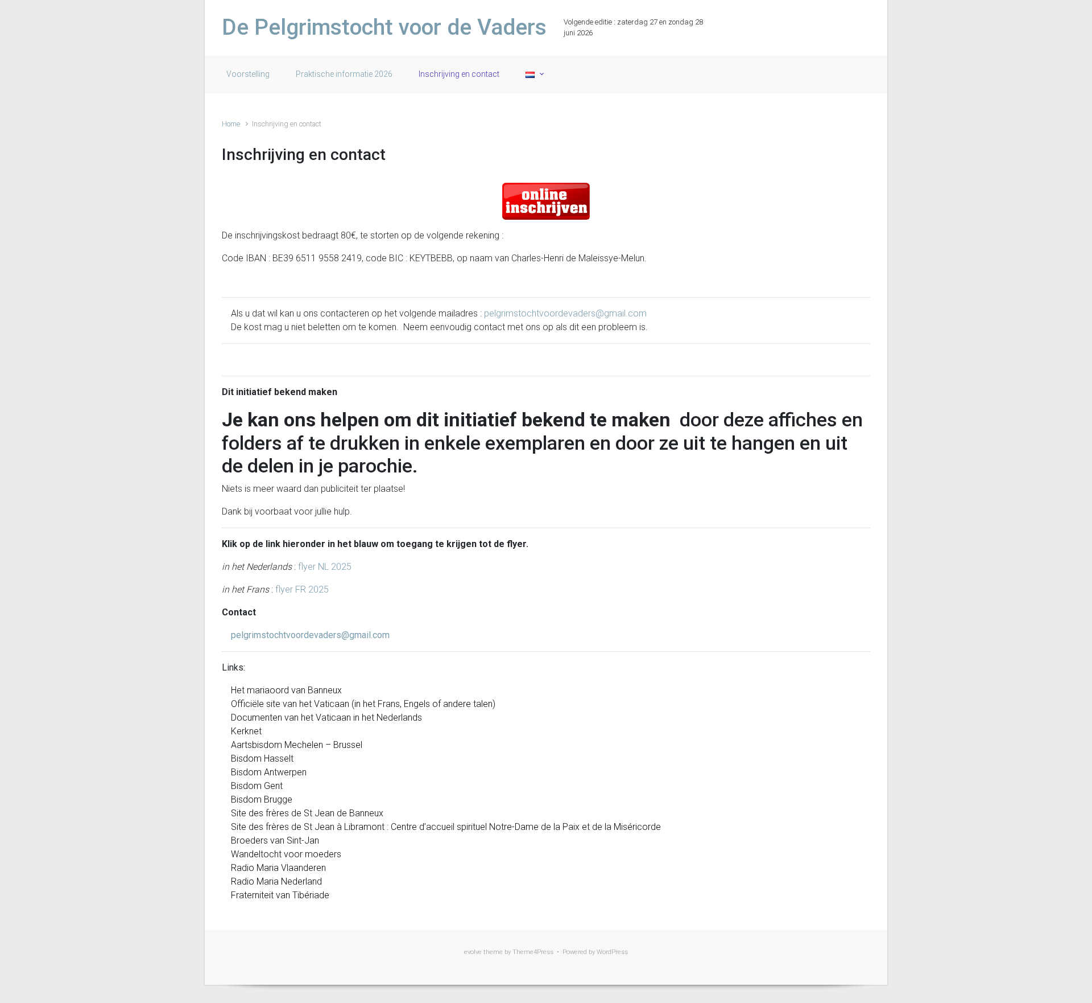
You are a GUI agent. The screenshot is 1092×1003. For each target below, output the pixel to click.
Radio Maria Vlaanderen (278, 867)
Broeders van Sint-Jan (275, 840)
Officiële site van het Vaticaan (290, 703)
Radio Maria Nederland (276, 881)
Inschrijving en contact (459, 74)
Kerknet (246, 731)
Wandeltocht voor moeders (286, 854)
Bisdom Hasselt (262, 758)
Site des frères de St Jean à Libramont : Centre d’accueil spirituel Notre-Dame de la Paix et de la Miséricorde (446, 826)
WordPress (612, 952)
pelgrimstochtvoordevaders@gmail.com (565, 313)
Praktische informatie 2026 (344, 74)
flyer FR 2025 (302, 589)
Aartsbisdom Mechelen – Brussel (296, 744)
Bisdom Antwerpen (269, 772)
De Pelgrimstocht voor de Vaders (384, 27)
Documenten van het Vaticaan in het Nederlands (326, 717)
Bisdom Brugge (261, 799)
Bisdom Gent (257, 785)
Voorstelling (248, 74)
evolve (473, 952)
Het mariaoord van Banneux (286, 690)
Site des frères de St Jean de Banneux (307, 813)
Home (231, 124)
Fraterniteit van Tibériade (280, 895)
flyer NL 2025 (324, 566)
